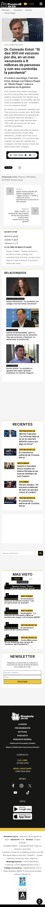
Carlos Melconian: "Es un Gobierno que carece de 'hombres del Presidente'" (21, 642)
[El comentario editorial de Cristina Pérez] (11, 626)
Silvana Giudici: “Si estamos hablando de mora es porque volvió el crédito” (28, 488)
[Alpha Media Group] (22, 894)
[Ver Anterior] (10, 191)
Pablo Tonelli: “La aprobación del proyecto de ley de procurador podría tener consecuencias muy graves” (18, 216)
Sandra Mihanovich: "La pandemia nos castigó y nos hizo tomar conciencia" (22, 302)
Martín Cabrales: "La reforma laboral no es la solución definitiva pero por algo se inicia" (29, 439)
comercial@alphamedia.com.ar (26, 865)
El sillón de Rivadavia (15, 299)
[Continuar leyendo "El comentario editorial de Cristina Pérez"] (10, 452)
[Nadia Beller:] (11, 611)
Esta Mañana (12, 330)
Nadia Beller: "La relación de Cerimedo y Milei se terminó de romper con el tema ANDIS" (22, 615)
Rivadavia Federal (22, 739)
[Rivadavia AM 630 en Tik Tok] (27, 792)
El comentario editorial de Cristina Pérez (29, 455)
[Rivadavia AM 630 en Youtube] (15, 792)
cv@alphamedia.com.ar (32, 868)
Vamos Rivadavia (23, 463)
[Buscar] (40, 553)
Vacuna (22, 177)
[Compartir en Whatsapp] (19, 167)
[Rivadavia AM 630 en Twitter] (30, 785)
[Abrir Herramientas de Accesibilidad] (39, 901)
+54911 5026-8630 (22, 771)
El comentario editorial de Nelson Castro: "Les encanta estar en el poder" (19, 601)
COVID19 (6, 180)
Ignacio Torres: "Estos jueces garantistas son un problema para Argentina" (22, 588)
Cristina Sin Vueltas (27, 431)
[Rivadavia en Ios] (22, 816)
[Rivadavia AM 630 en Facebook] (13, 786)
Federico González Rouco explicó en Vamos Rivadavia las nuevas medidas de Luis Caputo (27, 471)
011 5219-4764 (22, 763)
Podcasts (22, 736)
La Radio (22, 724)
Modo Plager (11, 236)
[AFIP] (22, 881)
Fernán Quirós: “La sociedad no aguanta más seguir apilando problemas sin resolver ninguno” (20, 370)
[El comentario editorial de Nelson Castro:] (11, 597)
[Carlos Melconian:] (11, 638)
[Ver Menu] (41, 3)
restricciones (17, 180)
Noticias (22, 732)
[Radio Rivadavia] (22, 716)
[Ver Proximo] (35, 211)
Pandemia (32, 177)
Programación (22, 728)
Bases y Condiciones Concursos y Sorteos (22, 747)
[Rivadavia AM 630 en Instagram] (21, 786)
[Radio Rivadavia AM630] (11, 5)
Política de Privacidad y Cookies (22, 743)
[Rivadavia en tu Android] (22, 809)
